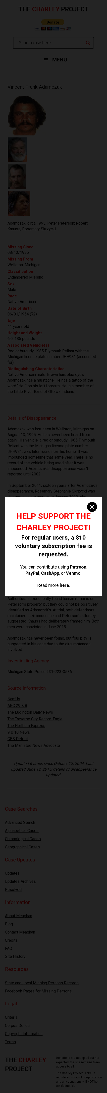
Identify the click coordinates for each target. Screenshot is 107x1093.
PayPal (32, 573)
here (64, 585)
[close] (92, 507)
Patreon (78, 567)
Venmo (73, 573)
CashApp (50, 573)
